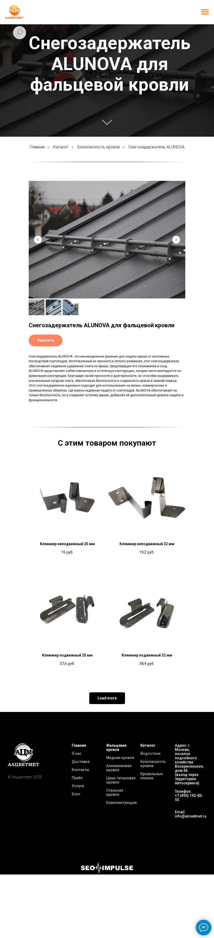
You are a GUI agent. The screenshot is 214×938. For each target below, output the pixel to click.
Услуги (78, 786)
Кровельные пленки (151, 776)
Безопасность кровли (99, 147)
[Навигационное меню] (205, 12)
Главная (37, 147)
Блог (76, 794)
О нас (76, 753)
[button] (45, 340)
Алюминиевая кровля (119, 768)
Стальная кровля (114, 792)
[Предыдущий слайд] (38, 240)
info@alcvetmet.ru (190, 816)
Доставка (81, 761)
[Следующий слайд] (176, 240)
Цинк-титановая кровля (120, 780)
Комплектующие (121, 803)
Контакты (80, 770)
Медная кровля (120, 758)
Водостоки (150, 753)
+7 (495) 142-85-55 (189, 797)
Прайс (77, 778)
